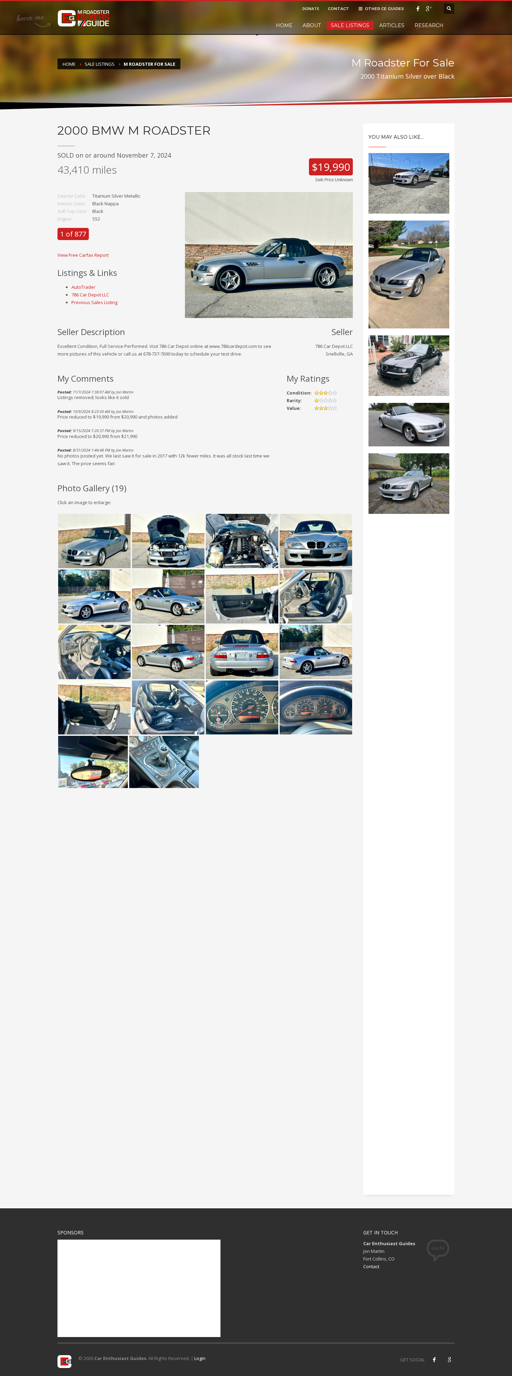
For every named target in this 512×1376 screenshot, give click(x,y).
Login (199, 1358)
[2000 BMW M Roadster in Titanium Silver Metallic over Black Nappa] (269, 254)
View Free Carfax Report (83, 255)
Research (428, 25)
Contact (371, 1266)
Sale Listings (350, 25)
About (312, 25)
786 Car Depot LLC (90, 295)
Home (284, 25)
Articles (391, 25)
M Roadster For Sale (149, 64)
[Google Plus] (428, 8)
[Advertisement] (409, 637)
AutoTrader (83, 287)
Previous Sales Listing (94, 302)
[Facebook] (418, 8)
